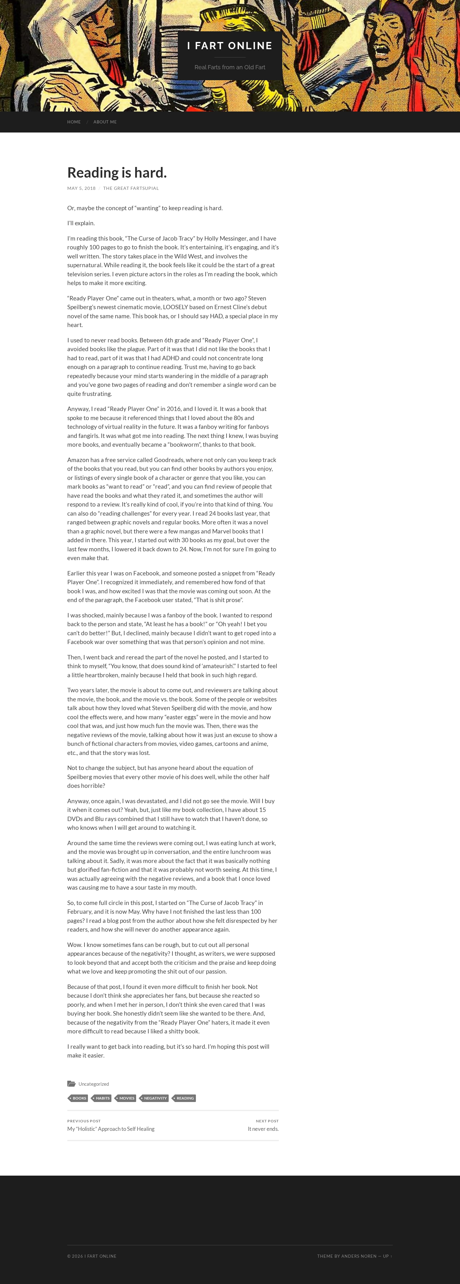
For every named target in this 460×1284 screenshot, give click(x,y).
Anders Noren (359, 1256)
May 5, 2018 (81, 188)
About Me (105, 121)
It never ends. (263, 1125)
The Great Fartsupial (131, 188)
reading (185, 1098)
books (79, 1098)
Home (74, 121)
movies (127, 1098)
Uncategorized (94, 1084)
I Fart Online (230, 45)
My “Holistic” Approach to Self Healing (111, 1125)
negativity (155, 1098)
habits (103, 1098)
